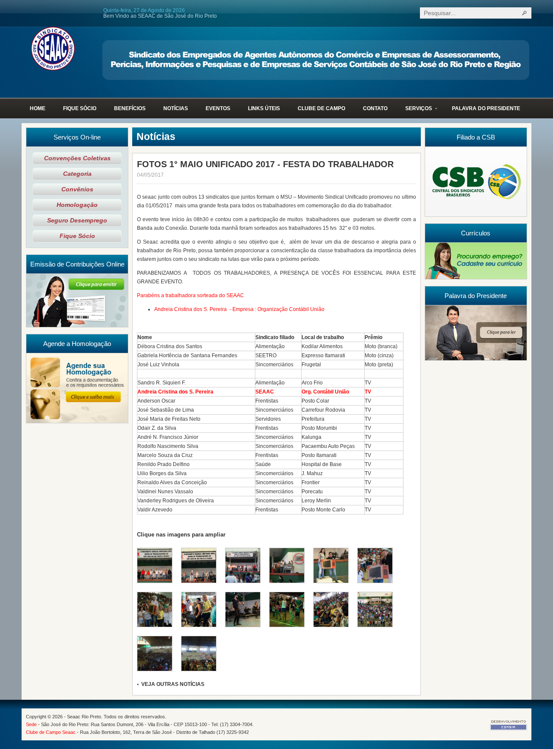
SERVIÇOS (414, 111)
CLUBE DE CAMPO (321, 108)
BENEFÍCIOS (130, 108)
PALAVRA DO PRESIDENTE (486, 108)
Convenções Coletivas (77, 158)
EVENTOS (218, 108)
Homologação (77, 205)
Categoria (77, 174)
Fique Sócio (77, 236)
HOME (37, 108)
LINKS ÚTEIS (264, 108)
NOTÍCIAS (175, 108)
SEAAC (53, 48)
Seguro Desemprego (77, 220)
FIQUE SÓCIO (79, 108)
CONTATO (375, 108)
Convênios (77, 189)
